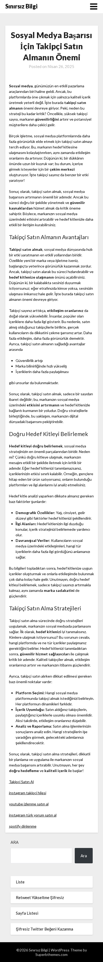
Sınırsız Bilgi (21, 6)
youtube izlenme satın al (29, 804)
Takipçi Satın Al (21, 781)
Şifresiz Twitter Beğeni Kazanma (44, 929)
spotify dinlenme (22, 826)
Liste (20, 881)
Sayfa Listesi (27, 913)
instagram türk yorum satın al (33, 815)
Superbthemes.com (51, 954)
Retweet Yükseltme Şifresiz (40, 897)
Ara (14, 842)
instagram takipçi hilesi (27, 793)
